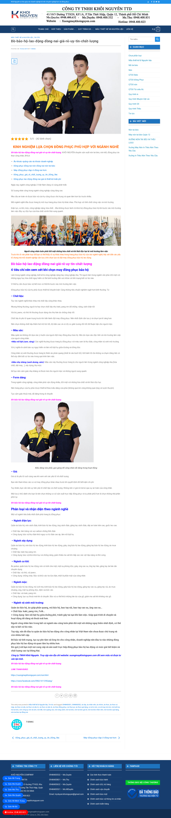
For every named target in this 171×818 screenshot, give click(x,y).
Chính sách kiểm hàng (99, 804)
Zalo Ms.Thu (13, 789)
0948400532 (76, 705)
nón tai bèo (70, 710)
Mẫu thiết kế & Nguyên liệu (22, 37)
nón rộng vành (60, 710)
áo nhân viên (91, 705)
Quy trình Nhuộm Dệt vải (139, 99)
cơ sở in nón (93, 707)
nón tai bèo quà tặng (111, 710)
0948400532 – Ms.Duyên (60, 775)
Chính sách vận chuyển (100, 789)
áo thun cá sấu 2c (32, 707)
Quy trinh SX (134, 104)
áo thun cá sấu (20, 707)
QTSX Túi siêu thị (136, 89)
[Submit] (157, 39)
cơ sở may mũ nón (104, 707)
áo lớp (84, 705)
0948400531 (67, 705)
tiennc (33, 49)
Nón (130, 70)
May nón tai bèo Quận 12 (139, 134)
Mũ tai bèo (133, 65)
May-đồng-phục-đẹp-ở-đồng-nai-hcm (30, 170)
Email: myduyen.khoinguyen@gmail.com (66, 794)
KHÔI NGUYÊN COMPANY (22, 775)
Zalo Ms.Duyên (14, 784)
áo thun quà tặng (82, 707)
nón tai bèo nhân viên (95, 710)
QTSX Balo (133, 75)
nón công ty (23, 710)
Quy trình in (133, 94)
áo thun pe (71, 707)
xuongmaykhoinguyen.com (37, 812)
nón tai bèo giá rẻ (81, 710)
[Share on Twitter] (61, 696)
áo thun (106, 705)
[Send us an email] (158, 2)
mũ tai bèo (15, 710)
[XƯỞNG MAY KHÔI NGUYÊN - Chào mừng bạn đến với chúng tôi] (24, 15)
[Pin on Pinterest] (70, 696)
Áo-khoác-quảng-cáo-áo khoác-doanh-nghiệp (33, 161)
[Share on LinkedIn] (75, 696)
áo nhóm (100, 705)
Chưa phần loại (135, 55)
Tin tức (37, 37)
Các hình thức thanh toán (100, 775)
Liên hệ (129, 29)
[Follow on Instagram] (154, 2)
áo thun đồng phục (60, 707)
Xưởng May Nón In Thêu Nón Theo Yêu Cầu (143, 149)
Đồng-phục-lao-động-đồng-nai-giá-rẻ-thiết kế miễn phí (37, 179)
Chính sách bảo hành (99, 779)
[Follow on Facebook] (151, 2)
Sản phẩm (68, 29)
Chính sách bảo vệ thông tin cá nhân (105, 799)
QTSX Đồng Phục (136, 80)
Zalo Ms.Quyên (14, 795)
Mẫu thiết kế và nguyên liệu (109, 29)
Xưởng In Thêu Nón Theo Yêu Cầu (143, 155)
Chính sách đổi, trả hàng (100, 784)
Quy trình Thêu (135, 108)
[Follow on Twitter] (156, 2)
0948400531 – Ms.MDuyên (61, 789)
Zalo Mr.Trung (14, 778)
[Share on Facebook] (57, 696)
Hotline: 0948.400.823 (16, 812)
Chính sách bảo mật (98, 794)
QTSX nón (133, 84)
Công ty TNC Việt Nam (39, 815)
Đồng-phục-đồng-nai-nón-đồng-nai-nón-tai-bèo (34, 166)
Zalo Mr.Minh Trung (16, 801)
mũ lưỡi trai (116, 707)
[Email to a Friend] (66, 696)
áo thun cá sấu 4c (46, 707)
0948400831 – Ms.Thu (59, 779)
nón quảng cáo (48, 710)
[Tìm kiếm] (13, 29)
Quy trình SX (84, 29)
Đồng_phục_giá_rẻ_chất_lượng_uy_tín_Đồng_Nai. (36, 174)
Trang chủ (43, 29)
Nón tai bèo (134, 130)
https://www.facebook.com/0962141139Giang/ (31, 681)
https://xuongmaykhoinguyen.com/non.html (29, 675)
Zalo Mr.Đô (13, 806)
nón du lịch (32, 710)
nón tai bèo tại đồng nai (19, 712)
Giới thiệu (56, 29)
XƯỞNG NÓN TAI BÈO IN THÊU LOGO (142, 141)
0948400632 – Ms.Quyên (60, 784)
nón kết (39, 710)
